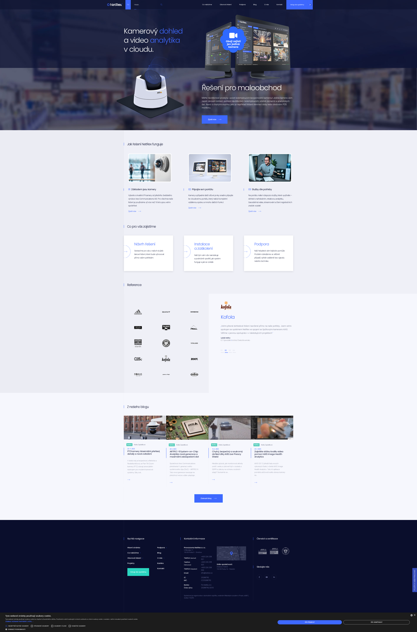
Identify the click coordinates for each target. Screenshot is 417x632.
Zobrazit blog (206, 498)
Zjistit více (212, 119)
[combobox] (146, 5)
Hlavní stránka (133, 547)
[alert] (208, 622)
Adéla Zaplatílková (139, 445)
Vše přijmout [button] (310, 622)
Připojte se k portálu (202, 189)
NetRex (129, 445)
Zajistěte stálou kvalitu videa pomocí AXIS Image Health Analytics (268, 454)
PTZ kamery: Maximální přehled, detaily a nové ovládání (143, 452)
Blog (254, 4)
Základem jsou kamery (143, 189)
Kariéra (160, 563)
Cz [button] (128, 4)
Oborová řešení (226, 4)
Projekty (130, 563)
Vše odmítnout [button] (376, 622)
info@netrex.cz (207, 573)
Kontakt (279, 4)
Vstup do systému (138, 572)
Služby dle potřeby (262, 189)
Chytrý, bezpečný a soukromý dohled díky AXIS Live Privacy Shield (227, 454)
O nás (266, 4)
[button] (222, 352)
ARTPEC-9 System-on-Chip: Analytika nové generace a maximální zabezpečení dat (184, 454)
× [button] (414, 615)
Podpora (242, 4)
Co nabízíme (207, 4)
